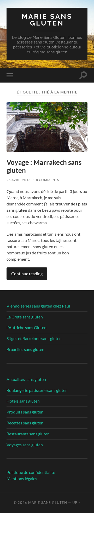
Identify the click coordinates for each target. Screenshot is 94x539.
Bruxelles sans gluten (25, 349)
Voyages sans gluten (25, 444)
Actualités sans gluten (26, 379)
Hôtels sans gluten (23, 400)
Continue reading (27, 273)
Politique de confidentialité (31, 472)
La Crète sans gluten (25, 316)
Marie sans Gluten (47, 19)
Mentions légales (22, 478)
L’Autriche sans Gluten (26, 327)
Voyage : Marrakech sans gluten (44, 166)
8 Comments (47, 180)
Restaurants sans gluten (28, 433)
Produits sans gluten (25, 411)
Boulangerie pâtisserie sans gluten (37, 390)
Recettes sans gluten (25, 422)
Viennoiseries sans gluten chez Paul (38, 305)
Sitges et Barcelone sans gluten (34, 338)
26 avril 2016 (19, 180)
